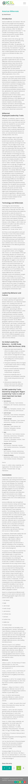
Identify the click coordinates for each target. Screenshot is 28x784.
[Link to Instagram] (18, 782)
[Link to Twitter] (22, 782)
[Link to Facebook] (15, 782)
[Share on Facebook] (4, 768)
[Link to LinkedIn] (20, 782)
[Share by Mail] (23, 768)
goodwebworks (16, 780)
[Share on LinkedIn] (18, 768)
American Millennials (10, 11)
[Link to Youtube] (25, 782)
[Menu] (24, 3)
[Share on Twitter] (9, 768)
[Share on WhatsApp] (14, 768)
